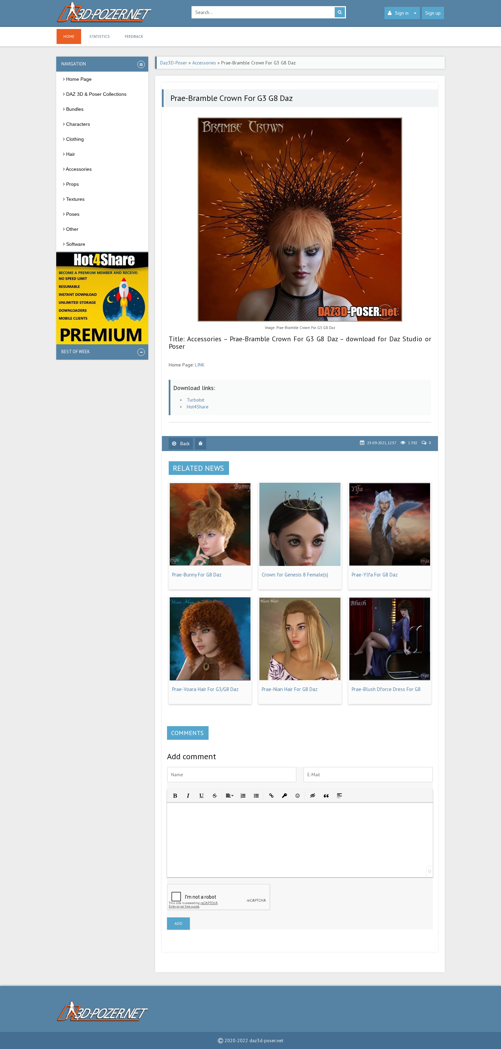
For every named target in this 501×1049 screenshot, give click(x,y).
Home (68, 36)
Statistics (99, 36)
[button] (174, 795)
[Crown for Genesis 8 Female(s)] (299, 564)
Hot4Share (198, 407)
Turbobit (195, 400)
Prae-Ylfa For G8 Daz (375, 574)
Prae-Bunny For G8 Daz (197, 574)
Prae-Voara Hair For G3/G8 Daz (205, 689)
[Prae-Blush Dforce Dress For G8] (389, 679)
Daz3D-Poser (173, 63)
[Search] (340, 12)
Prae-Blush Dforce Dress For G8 (386, 689)
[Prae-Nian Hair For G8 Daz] (299, 679)
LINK (199, 365)
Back (184, 443)
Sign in (402, 13)
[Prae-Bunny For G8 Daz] (210, 564)
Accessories (204, 63)
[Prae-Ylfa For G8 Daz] (389, 564)
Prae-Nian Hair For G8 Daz (290, 689)
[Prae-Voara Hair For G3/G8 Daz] (210, 679)
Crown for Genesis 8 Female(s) (295, 574)
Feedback (134, 36)
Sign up (433, 13)
